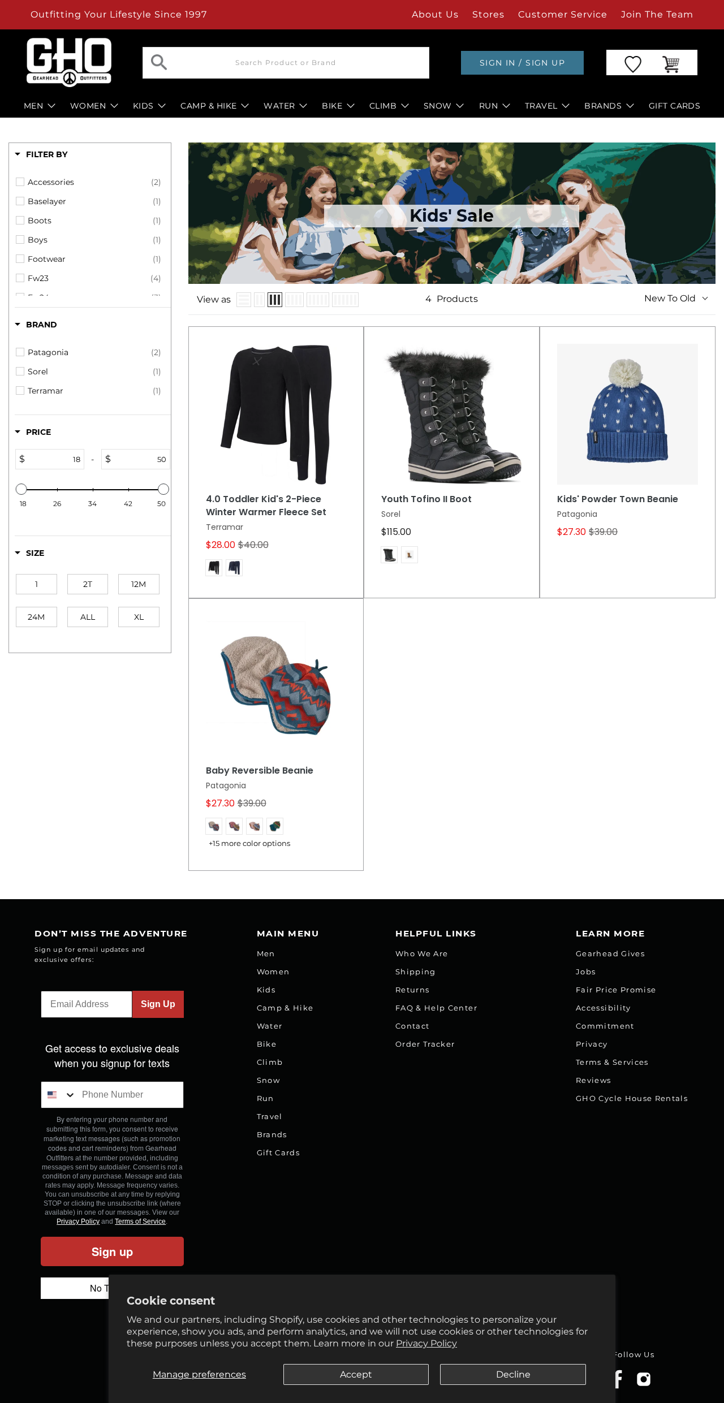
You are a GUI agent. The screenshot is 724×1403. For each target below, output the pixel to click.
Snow (268, 1080)
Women (273, 971)
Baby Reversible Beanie (259, 771)
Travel (270, 1116)
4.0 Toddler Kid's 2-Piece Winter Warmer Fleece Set (266, 506)
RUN (488, 105)
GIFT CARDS (675, 105)
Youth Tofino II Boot (426, 499)
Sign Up (158, 1004)
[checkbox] (94, 182)
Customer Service (562, 14)
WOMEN (88, 105)
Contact (412, 1025)
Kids (266, 989)
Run (265, 1098)
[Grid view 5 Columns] (318, 299)
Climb (270, 1062)
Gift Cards (278, 1152)
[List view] (243, 299)
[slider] (21, 489)
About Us (435, 14)
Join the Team (657, 14)
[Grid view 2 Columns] (259, 299)
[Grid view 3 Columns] (275, 299)
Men (266, 953)
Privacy (591, 1043)
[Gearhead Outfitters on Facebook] (617, 1386)
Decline (513, 1374)
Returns (412, 989)
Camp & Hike (285, 1007)
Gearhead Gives (610, 953)
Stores (488, 14)
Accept (356, 1374)
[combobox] (58, 1095)
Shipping (415, 971)
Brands (272, 1134)
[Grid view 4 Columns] (294, 299)
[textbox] (54, 459)
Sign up (112, 1251)
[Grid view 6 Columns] (345, 299)
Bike (267, 1043)
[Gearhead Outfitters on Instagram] (643, 1383)
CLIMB (383, 105)
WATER (279, 105)
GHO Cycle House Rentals (632, 1098)
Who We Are (421, 953)
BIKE (332, 105)
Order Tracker (425, 1043)
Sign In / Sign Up (522, 63)
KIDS (143, 105)
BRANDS (603, 105)
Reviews (593, 1080)
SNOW (438, 105)
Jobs (586, 971)
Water (270, 1025)
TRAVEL (541, 105)
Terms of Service (140, 1221)
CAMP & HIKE (208, 105)
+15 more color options (249, 843)
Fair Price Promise (616, 989)
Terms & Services (612, 1062)
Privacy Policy (426, 1343)
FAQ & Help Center (436, 1007)
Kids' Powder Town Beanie (617, 499)
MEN (33, 105)
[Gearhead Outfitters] (69, 62)
